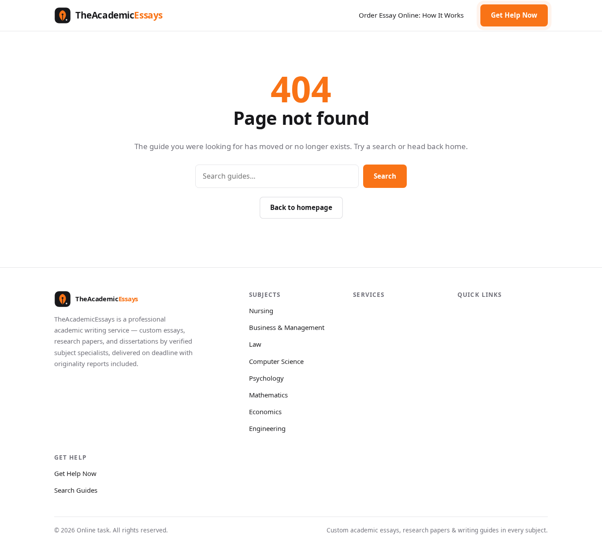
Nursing (261, 310)
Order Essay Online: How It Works (411, 15)
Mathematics (268, 394)
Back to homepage (301, 207)
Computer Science (276, 361)
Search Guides (75, 490)
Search (385, 176)
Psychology (266, 378)
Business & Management (286, 327)
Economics (265, 411)
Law (255, 344)
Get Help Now (514, 15)
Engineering (267, 428)
